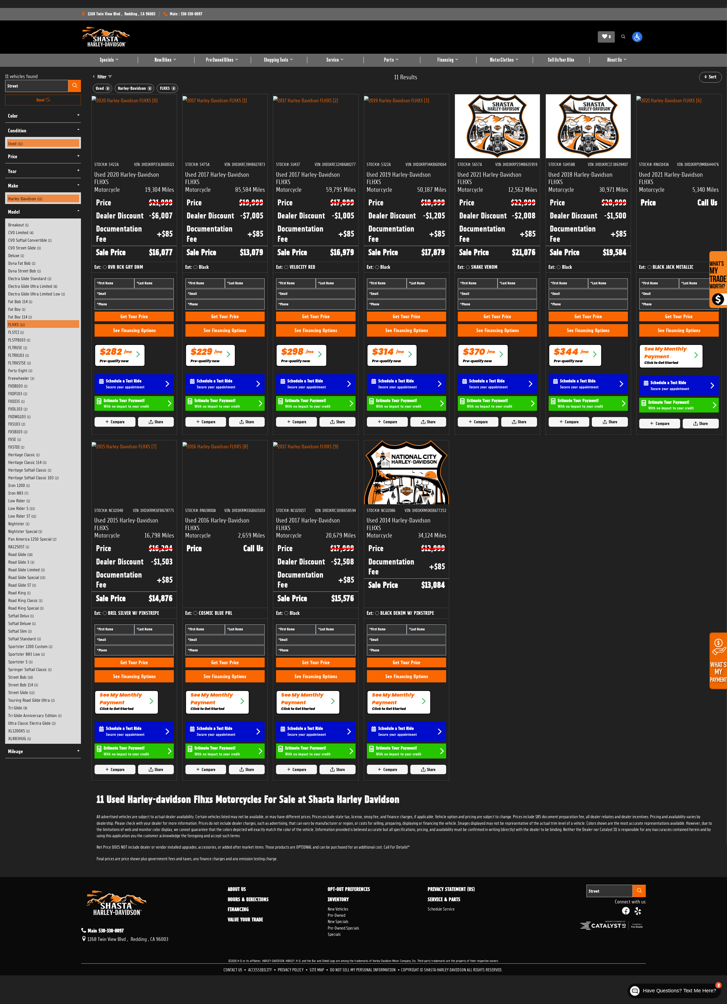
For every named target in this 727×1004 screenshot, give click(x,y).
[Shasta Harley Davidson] (106, 37)
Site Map (317, 969)
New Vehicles (338, 908)
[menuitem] (43, 143)
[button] (623, 37)
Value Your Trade (245, 919)
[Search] (74, 86)
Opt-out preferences (349, 889)
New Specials (338, 921)
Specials (334, 934)
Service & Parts (444, 899)
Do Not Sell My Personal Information (363, 969)
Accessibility (260, 969)
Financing (238, 909)
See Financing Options (134, 330)
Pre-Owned (336, 915)
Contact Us (233, 969)
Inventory (338, 899)
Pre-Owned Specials (343, 927)
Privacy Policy (291, 969)
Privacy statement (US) (451, 889)
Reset (41, 100)
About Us (237, 889)
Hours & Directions (248, 899)
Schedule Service (441, 908)
